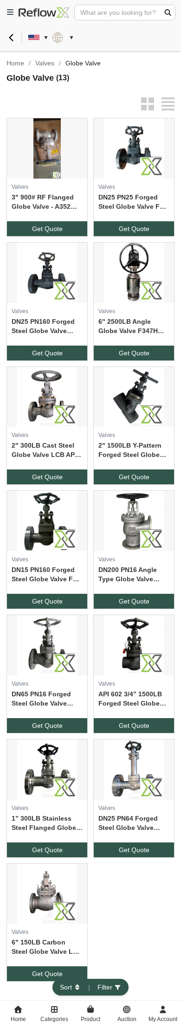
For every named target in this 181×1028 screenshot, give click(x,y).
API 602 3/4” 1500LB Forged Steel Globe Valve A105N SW (130, 699)
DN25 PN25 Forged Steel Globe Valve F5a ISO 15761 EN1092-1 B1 (132, 202)
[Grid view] (147, 103)
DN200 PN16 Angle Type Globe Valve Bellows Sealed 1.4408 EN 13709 (133, 575)
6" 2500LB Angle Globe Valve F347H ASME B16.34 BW (128, 326)
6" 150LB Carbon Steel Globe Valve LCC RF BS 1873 (47, 947)
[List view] (168, 103)
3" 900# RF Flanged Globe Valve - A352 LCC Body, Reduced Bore (43, 202)
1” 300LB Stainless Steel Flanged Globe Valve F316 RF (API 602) (44, 823)
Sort (66, 987)
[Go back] (11, 37)
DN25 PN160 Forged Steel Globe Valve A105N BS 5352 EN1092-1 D (43, 326)
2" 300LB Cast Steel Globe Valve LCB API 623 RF (44, 450)
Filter (104, 987)
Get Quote (47, 228)
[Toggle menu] (10, 12)
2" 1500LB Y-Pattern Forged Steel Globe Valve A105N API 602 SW (130, 450)
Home (15, 63)
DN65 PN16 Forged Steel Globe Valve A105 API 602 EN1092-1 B (46, 699)
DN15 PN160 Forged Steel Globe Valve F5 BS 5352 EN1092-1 (44, 575)
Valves (44, 63)
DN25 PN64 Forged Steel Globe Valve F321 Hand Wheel (128, 823)
